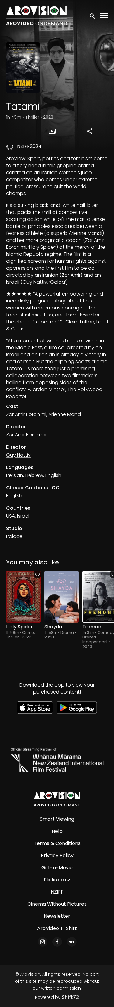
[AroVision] (57, 799)
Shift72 (70, 997)
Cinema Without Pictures (57, 904)
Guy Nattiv (18, 454)
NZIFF (57, 891)
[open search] (92, 15)
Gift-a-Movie (57, 867)
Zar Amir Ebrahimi (26, 414)
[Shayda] (61, 597)
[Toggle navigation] (104, 16)
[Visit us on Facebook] (57, 942)
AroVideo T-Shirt (57, 928)
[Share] (90, 131)
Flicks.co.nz (57, 879)
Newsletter (57, 916)
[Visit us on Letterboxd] (72, 942)
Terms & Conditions (57, 843)
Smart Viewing (57, 819)
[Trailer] (52, 131)
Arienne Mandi (65, 414)
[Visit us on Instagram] (42, 942)
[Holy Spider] (23, 597)
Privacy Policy (57, 855)
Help (57, 831)
